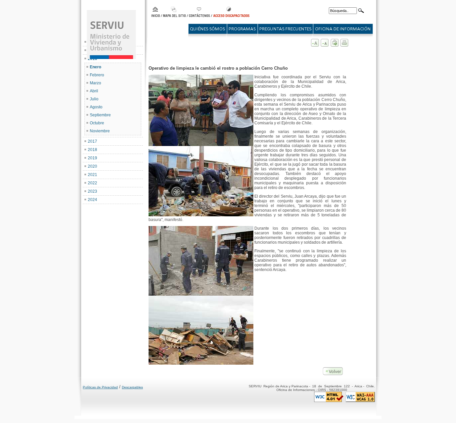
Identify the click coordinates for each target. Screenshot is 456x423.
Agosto (96, 107)
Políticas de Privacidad (100, 387)
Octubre (97, 123)
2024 (92, 199)
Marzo (95, 83)
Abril (94, 91)
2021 (92, 174)
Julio (94, 99)
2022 (92, 183)
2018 (92, 149)
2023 (92, 191)
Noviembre (100, 131)
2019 (92, 158)
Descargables (132, 387)
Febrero (97, 75)
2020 (92, 166)
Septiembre (100, 115)
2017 (92, 141)
